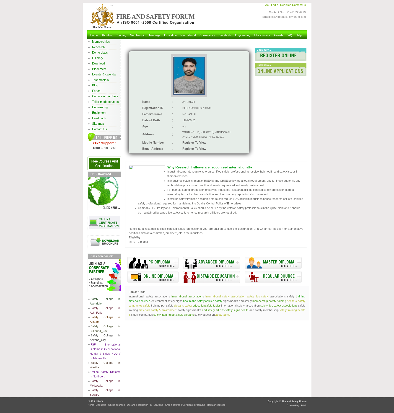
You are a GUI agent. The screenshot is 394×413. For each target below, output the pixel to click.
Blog (95, 85)
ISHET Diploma (138, 241)
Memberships (101, 41)
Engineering (242, 35)
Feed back (99, 118)
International (188, 35)
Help (299, 35)
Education (170, 35)
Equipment (99, 112)
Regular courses (216, 404)
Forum (96, 91)
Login (274, 5)
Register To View (194, 142)
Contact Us (299, 5)
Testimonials (100, 80)
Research (98, 47)
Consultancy (207, 35)
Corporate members (105, 96)
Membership (137, 35)
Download (98, 63)
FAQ (266, 5)
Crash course (172, 404)
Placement (99, 69)
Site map (98, 123)
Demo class (100, 52)
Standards (225, 35)
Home (94, 35)
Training (121, 35)
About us (106, 35)
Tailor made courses (105, 101)
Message (155, 35)
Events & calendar (104, 74)
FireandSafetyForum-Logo (141, 16)
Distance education (137, 404)
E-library (97, 58)
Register (285, 5)
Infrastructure (262, 35)
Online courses (116, 404)
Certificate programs (193, 404)
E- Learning (156, 404)
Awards (278, 35)
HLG (303, 405)
